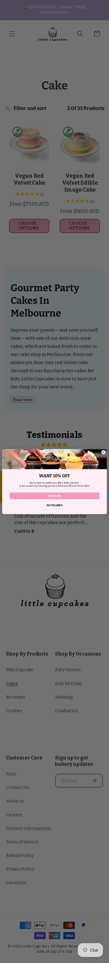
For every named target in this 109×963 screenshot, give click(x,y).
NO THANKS (54, 505)
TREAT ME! (54, 495)
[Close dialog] (103, 452)
